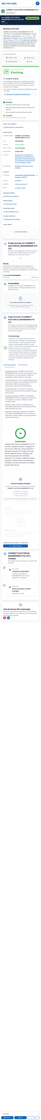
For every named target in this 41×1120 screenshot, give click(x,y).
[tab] (10, 365)
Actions (35, 1117)
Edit (22, 1117)
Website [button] (8, 1117)
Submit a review (12, 57)
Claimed (14, 89)
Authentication (20, 441)
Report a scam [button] (30, 57)
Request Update (17, 546)
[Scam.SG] (9, 3)
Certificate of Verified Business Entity (27, 89)
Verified (7, 90)
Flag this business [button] (13, 61)
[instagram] (4, 617)
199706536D (7, 34)
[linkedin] (8, 617)
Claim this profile (32, 18)
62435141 (18, 180)
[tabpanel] (20, 394)
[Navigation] (37, 3)
